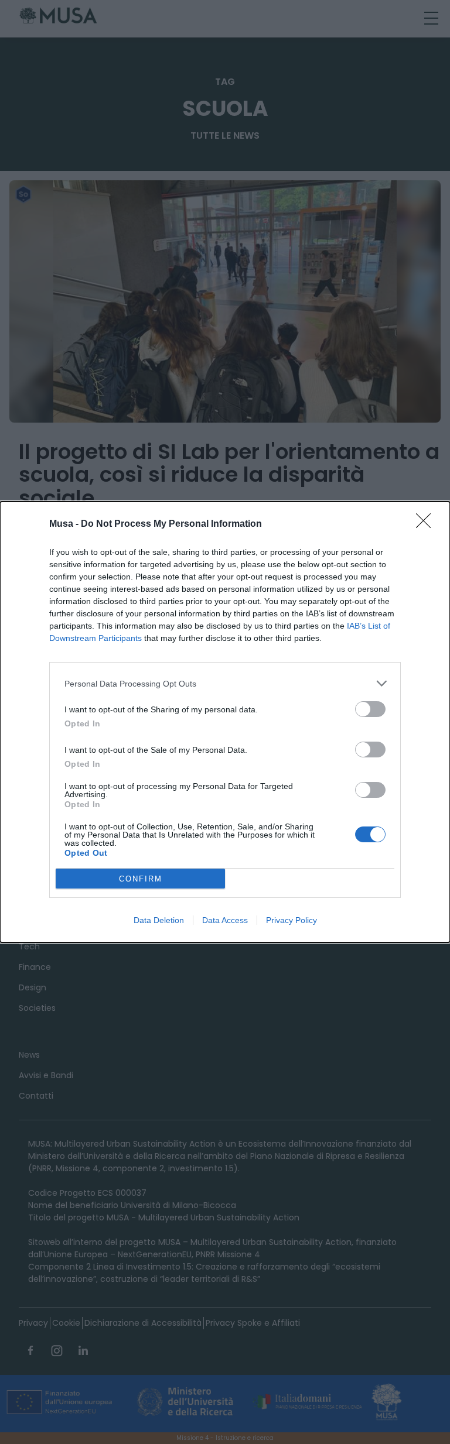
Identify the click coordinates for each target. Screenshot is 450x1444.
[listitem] (225, 683)
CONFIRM (140, 878)
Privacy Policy (291, 920)
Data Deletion (159, 920)
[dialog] (225, 722)
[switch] (370, 709)
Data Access (225, 920)
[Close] (427, 524)
